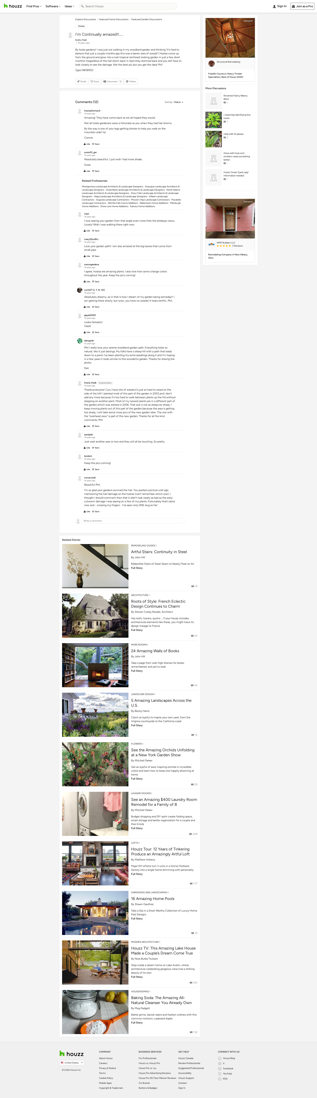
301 (195, 982)
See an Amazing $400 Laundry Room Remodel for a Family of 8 (164, 802)
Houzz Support (186, 1078)
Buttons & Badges (148, 1088)
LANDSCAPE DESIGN (142, 694)
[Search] (82, 6)
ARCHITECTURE (139, 595)
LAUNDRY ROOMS (141, 793)
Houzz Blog (229, 1058)
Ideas (68, 6)
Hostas (81, 26)
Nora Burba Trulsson (146, 958)
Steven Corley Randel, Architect (154, 611)
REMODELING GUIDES (143, 545)
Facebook (228, 1068)
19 (196, 586)
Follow (132, 81)
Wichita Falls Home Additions (123, 203)
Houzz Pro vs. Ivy (147, 1068)
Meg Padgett (142, 1008)
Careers (103, 1063)
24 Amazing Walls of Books (155, 650)
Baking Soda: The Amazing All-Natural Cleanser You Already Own (161, 1000)
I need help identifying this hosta (237, 116)
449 (195, 834)
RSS (225, 1078)
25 (195, 635)
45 (195, 685)
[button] (173, 102)
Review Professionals (189, 1063)
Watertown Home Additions (154, 203)
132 (195, 1032)
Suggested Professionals (191, 1068)
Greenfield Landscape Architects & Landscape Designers (135, 189)
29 (195, 784)
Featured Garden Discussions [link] (146, 19)
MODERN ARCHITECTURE (145, 942)
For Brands (144, 1083)
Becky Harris (142, 711)
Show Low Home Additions (114, 206)
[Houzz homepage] (13, 5)
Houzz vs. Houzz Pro (149, 1063)
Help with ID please (234, 134)
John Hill (140, 557)
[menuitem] (34, 6)
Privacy (102, 1068)
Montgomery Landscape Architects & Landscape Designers (112, 186)
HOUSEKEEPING (140, 991)
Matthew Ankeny (145, 859)
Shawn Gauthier (144, 904)
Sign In (181, 1088)
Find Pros (32, 6)
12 (196, 734)
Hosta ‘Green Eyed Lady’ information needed (236, 174)
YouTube (227, 1073)
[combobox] (128, 6)
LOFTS (134, 843)
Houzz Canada (185, 1058)
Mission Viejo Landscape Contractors (150, 199)
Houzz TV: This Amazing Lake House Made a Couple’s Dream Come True (163, 950)
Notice (112, 1068)
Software (52, 6)
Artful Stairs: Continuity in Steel (159, 551)
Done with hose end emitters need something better (237, 156)
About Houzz (106, 1058)
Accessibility (184, 1073)
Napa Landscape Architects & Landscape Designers (120, 196)
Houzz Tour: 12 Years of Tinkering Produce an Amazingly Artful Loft (160, 851)
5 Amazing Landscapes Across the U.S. (161, 703)
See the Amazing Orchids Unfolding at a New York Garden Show (162, 752)
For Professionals (148, 1058)
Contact (182, 1083)
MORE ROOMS (139, 644)
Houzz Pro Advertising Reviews (155, 1073)
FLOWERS (136, 743)
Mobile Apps (105, 1083)
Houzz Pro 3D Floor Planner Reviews (157, 1078)
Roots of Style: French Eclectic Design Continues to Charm (158, 604)
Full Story (137, 567)
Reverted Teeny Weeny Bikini (235, 97)
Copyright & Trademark (111, 1088)
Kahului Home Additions (142, 206)
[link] (234, 246)
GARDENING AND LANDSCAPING (149, 892)
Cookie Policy (106, 1078)
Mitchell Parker (143, 760)
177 (195, 883)
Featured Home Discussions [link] (113, 19)
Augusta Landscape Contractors (112, 199)
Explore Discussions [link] (85, 19)
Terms (102, 1073)
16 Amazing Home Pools (152, 898)
